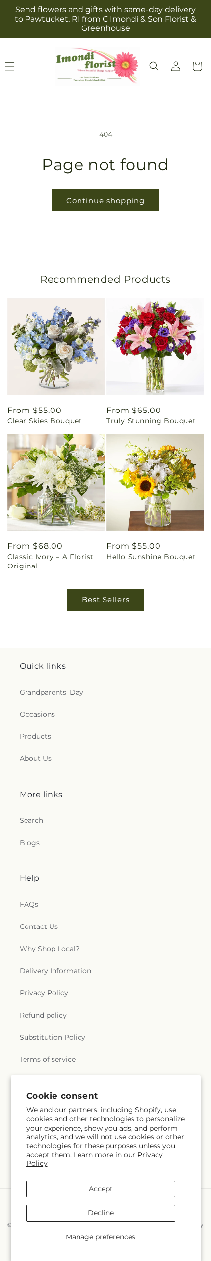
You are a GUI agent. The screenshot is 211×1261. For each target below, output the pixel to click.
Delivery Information (55, 970)
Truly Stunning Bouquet (151, 420)
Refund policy (43, 1015)
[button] (154, 66)
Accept (101, 1188)
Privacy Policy (44, 992)
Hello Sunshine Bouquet (151, 556)
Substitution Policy (52, 1037)
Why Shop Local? (49, 948)
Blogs (30, 842)
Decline (101, 1213)
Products (35, 736)
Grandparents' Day (51, 692)
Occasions (37, 714)
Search (31, 820)
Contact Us (39, 926)
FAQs (29, 904)
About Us (36, 758)
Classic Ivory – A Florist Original (50, 561)
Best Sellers (106, 599)
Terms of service (48, 1059)
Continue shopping (105, 200)
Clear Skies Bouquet (44, 420)
